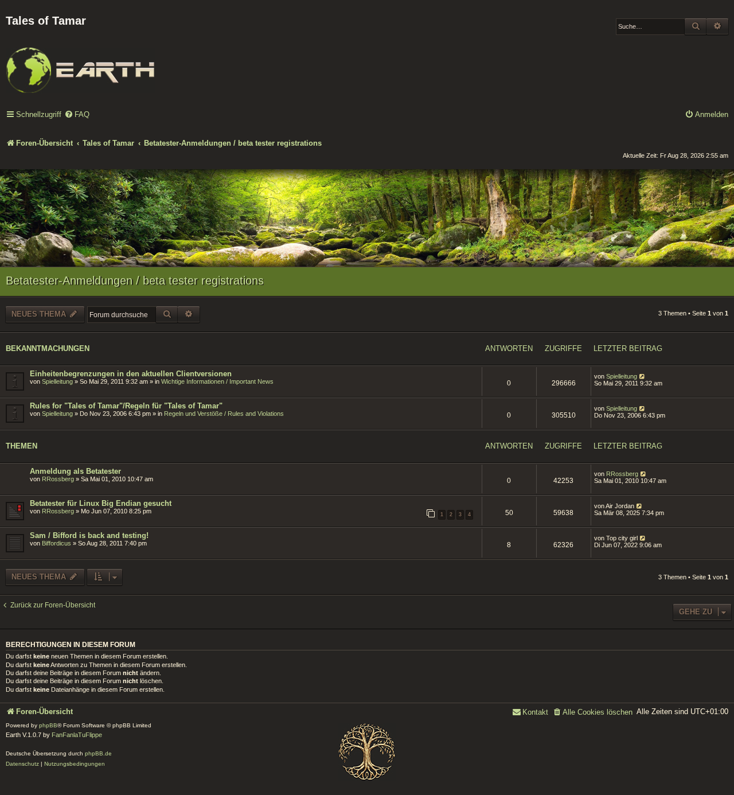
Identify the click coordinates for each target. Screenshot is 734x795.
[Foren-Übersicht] (80, 62)
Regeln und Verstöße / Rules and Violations (224, 413)
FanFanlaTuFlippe (77, 734)
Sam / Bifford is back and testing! (89, 535)
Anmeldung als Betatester (75, 471)
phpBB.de (98, 753)
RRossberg (58, 479)
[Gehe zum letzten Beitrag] (642, 376)
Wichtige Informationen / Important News (217, 381)
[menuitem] (76, 115)
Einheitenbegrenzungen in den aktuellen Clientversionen (131, 373)
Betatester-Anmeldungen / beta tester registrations (135, 280)
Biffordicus (56, 543)
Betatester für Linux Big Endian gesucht (100, 503)
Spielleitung (57, 381)
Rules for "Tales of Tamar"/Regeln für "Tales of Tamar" (126, 406)
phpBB (48, 725)
